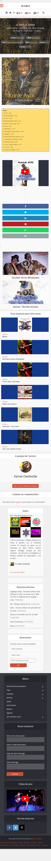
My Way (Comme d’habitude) (13, 359)
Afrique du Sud (11, 42)
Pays (8, 690)
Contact (44, 845)
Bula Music (36, 38)
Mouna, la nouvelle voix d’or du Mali (24, 614)
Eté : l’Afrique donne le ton (22, 515)
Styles (9, 701)
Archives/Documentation (16, 686)
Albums (4, 334)
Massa (4, 336)
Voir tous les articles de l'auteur (25, 486)
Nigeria (20, 42)
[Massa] (25, 325)
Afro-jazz (33, 42)
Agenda (9, 713)
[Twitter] (15, 827)
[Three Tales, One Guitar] (25, 369)
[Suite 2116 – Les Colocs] (25, 414)
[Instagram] (22, 827)
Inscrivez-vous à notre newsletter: (23, 644)
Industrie (10, 694)
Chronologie (14, 845)
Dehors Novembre (9, 404)
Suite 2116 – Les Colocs (10, 426)
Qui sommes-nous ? (34, 845)
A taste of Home (25, 24)
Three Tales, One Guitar (11, 381)
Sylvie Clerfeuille (38, 28)
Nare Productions (17, 622)
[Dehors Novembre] (25, 392)
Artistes (9, 698)
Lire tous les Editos (17, 572)
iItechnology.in (37, 839)
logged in (18, 502)
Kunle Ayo (20, 38)
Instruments (11, 705)
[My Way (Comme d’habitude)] (25, 347)
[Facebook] (9, 827)
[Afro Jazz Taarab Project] (25, 437)
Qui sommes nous (14, 717)
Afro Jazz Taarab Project (11, 449)
